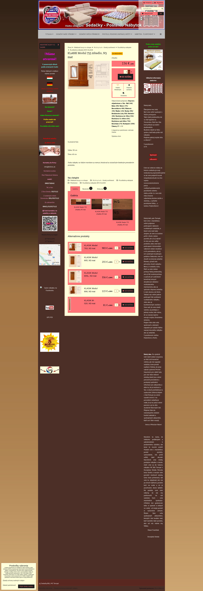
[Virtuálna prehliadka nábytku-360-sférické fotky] (49, 373)
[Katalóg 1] (49, 103)
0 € (161, 14)
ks (119, 248)
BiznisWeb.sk (159, 588)
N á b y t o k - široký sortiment (103, 180)
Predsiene (73, 183)
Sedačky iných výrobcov (89, 34)
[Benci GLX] (49, 155)
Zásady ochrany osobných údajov (66, 588)
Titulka (48, 34)
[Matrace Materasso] (153, 70)
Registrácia (159, 2)
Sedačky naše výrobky (65, 34)
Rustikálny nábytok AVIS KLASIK (94, 183)
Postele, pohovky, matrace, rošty (116, 34)
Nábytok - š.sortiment (144, 34)
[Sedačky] (49, 284)
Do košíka (126, 76)
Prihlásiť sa (148, 2)
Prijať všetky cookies (26, 586)
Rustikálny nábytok (126, 180)
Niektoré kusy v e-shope (79, 180)
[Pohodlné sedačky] (101, 29)
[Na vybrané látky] (49, 351)
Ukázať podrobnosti (9, 585)
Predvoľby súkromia (45, 588)
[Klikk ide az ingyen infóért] (153, 93)
